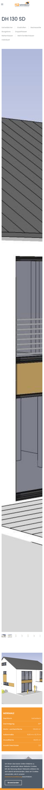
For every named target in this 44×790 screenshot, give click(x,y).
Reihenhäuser (7, 35)
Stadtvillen (21, 27)
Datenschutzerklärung (13, 777)
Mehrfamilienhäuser (26, 35)
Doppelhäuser (21, 31)
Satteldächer (7, 27)
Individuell (6, 40)
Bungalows (6, 31)
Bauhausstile (36, 27)
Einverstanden (13, 782)
